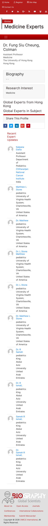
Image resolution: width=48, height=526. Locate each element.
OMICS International (29, 520)
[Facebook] (7, 11)
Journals (36, 506)
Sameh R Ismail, (20, 417)
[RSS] (29, 11)
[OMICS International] (24, 497)
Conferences (9, 511)
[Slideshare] (40, 11)
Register (19, 2)
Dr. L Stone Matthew (21, 252)
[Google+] (24, 11)
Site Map (33, 2)
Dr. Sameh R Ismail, (20, 452)
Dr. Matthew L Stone (23, 317)
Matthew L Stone (21, 188)
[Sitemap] (46, 11)
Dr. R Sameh (19, 350)
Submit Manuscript (27, 516)
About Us (8, 506)
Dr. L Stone (21, 285)
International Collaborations (31, 511)
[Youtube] (35, 11)
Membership (9, 516)
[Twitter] (12, 11)
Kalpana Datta (20, 148)
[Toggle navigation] (6, 37)
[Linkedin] (18, 11)
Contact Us (9, 7)
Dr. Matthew (22, 220)
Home (6, 2)
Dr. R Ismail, (19, 384)
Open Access (22, 506)
